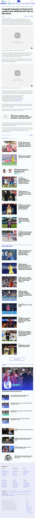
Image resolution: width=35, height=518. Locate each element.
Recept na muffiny (4, 483)
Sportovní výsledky (21, 303)
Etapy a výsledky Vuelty (16, 471)
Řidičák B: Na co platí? (26, 485)
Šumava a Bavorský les (16, 484)
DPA (2, 501)
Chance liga (25, 470)
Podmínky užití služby (29, 507)
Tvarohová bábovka (4, 485)
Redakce (27, 499)
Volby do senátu (4, 474)
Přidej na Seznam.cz (29, 506)
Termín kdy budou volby (5, 473)
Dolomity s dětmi (15, 487)
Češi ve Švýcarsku (15, 485)
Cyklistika (20, 230)
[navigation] (1, 1)
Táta (15, 138)
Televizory (3, 495)
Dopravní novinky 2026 (26, 484)
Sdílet (30, 16)
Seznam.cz (32, 1)
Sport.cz (3, 16)
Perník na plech (4, 487)
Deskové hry (28, 494)
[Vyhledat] (18, 1)
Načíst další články (17, 359)
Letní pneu (25, 494)
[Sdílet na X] (32, 135)
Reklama (27, 505)
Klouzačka (21, 492)
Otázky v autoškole (26, 486)
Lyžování (12, 114)
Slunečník (18, 492)
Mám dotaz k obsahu (29, 509)
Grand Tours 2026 (15, 475)
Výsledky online (27, 3)
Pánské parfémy (11, 495)
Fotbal (13, 3)
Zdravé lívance (4, 484)
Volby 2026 (3, 470)
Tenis (19, 3)
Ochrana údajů (28, 508)
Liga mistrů (20, 190)
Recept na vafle (4, 486)
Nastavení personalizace (29, 512)
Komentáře (4, 365)
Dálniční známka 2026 (26, 483)
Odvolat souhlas (28, 511)
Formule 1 (24, 474)
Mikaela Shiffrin (11, 138)
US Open (15, 168)
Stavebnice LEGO (16, 494)
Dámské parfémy (21, 494)
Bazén (7, 492)
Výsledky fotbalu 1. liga (26, 471)
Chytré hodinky (7, 495)
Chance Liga (20, 141)
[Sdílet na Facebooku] (31, 135)
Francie (19, 154)
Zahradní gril (3, 493)
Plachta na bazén (10, 492)
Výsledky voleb (4, 472)
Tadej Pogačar (15, 473)
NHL (24, 475)
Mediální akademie (28, 510)
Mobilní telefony (11, 494)
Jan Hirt (14, 472)
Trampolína (14, 492)
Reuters (4, 501)
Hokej (16, 3)
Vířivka (7, 493)
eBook (27, 16)
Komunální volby (4, 475)
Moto (22, 3)
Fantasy (9, 3)
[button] (17, 37)
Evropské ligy (20, 330)
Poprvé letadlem (15, 483)
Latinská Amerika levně (16, 486)
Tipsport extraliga (25, 472)
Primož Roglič (15, 474)
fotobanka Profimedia (9, 501)
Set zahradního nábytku (26, 492)
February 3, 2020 (19, 101)
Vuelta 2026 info (15, 470)
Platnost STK (25, 487)
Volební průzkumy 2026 (5, 471)
